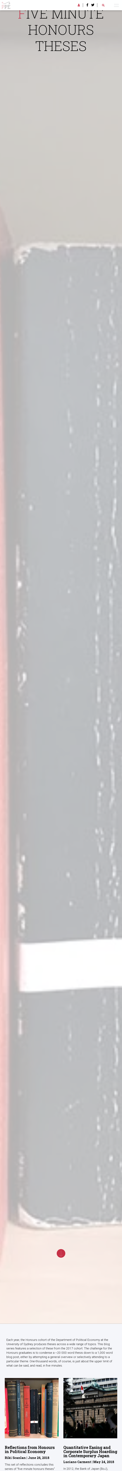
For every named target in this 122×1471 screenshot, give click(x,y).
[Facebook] (87, 5)
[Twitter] (92, 5)
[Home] (6, 4)
